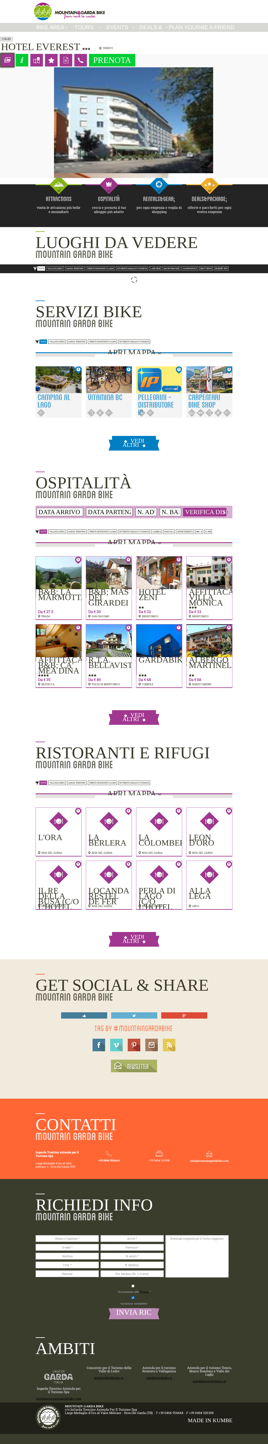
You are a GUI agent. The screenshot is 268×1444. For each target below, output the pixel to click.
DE (213, 3)
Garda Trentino (75, 268)
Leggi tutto (93, 403)
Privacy (144, 1291)
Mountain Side (171, 268)
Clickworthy (190, 268)
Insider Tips (221, 268)
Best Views (206, 268)
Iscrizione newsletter (134, 1303)
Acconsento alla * (134, 1291)
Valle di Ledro (55, 268)
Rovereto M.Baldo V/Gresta (132, 268)
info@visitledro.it (159, 1378)
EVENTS (117, 27)
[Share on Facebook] (84, 1015)
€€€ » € (199, 531)
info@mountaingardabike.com (209, 1161)
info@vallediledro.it (109, 1378)
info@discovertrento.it (209, 1381)
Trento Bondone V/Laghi (100, 268)
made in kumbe (210, 1420)
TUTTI (41, 268)
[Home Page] (69, 11)
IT (205, 3)
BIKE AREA (50, 27)
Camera (156, 531)
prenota (112, 60)
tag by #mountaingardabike (134, 1028)
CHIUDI (6, 39)
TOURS (83, 27)
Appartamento (185, 531)
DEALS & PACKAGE (151, 30)
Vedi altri (133, 442)
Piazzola (169, 531)
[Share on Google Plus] (184, 1015)
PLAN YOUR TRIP (184, 30)
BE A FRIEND (217, 27)
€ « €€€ (208, 531)
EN (221, 3)
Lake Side (155, 268)
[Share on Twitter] (134, 1015)
